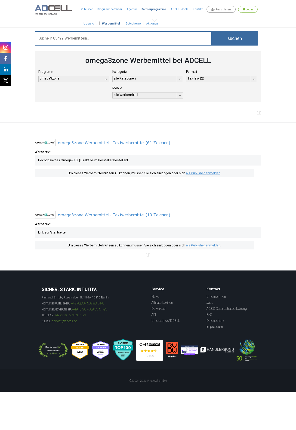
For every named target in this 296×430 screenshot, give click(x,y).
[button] (234, 38)
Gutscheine (133, 23)
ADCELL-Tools (179, 9)
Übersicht (89, 23)
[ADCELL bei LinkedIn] (5, 69)
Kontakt (198, 9)
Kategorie (119, 72)
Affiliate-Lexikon (162, 302)
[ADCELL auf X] (5, 80)
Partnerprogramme (154, 9)
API (153, 314)
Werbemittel (111, 23)
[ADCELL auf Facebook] (5, 58)
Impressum (215, 327)
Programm (46, 72)
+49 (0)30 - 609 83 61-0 (87, 303)
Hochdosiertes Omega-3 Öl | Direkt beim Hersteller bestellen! (83, 160)
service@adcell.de (64, 321)
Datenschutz (215, 320)
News (155, 296)
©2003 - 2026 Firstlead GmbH (148, 380)
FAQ (209, 314)
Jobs (210, 302)
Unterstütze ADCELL (165, 320)
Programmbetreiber (109, 9)
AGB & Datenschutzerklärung (227, 308)
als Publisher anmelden (203, 173)
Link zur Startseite (52, 232)
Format (191, 72)
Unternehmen (216, 296)
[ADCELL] (149, 350)
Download (158, 308)
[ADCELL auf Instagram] (5, 47)
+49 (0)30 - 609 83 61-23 (89, 309)
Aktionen (152, 23)
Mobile (117, 88)
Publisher (87, 9)
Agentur (132, 9)
